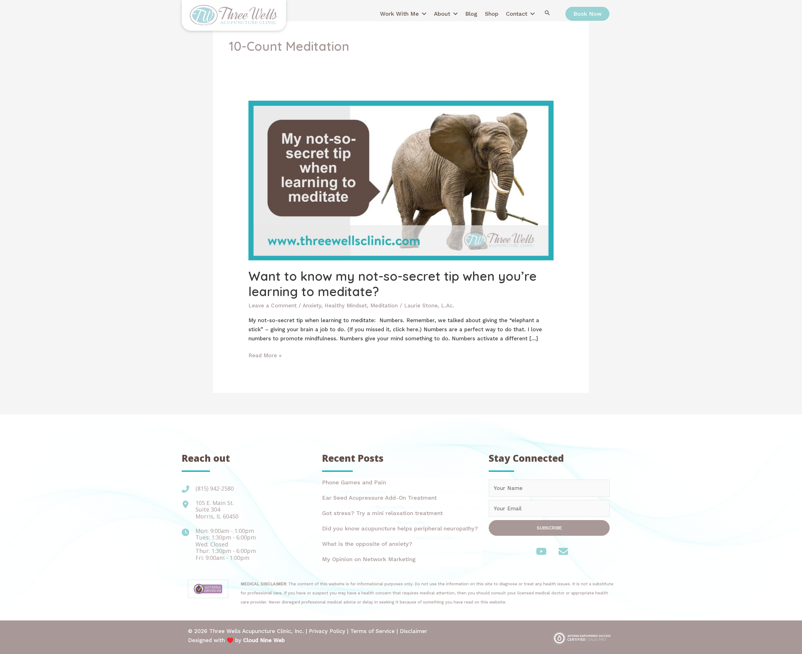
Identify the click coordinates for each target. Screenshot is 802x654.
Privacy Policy (327, 631)
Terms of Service (372, 631)
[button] (547, 12)
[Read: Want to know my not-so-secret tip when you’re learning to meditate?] (400, 180)
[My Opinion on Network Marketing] (402, 561)
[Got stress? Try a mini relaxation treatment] (402, 515)
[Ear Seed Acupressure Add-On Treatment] (402, 499)
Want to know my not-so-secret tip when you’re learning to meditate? (392, 283)
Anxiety (312, 305)
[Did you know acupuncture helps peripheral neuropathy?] (402, 530)
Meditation (384, 305)
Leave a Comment (272, 305)
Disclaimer (413, 631)
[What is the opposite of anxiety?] (402, 546)
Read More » (265, 356)
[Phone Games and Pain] (402, 484)
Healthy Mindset (346, 305)
